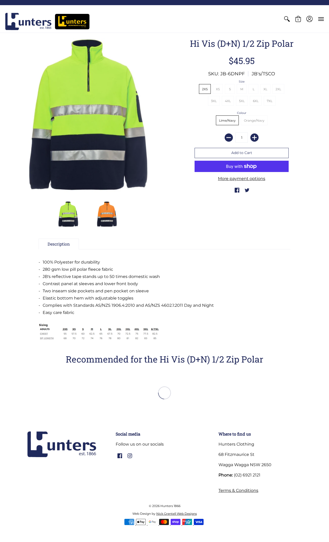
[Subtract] (229, 137)
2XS (205, 89)
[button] (287, 19)
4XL (228, 101)
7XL (269, 101)
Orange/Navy (254, 120)
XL (265, 89)
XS (218, 89)
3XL (214, 101)
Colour (241, 113)
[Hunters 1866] (28, 21)
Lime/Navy (227, 120)
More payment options (241, 178)
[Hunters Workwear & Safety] (72, 21)
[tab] (59, 244)
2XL (278, 89)
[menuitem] (287, 19)
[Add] (254, 137)
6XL (256, 101)
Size (242, 81)
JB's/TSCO (263, 74)
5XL (242, 101)
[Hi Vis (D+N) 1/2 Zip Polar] (68, 214)
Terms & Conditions (238, 490)
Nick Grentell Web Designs (176, 514)
